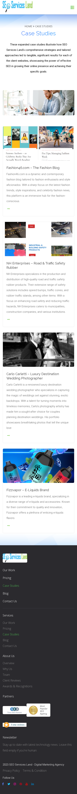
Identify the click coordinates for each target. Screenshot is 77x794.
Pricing (7, 578)
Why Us (7, 669)
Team (6, 675)
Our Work (9, 570)
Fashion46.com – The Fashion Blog (32, 168)
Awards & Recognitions (17, 686)
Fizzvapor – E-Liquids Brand (27, 490)
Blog (5, 593)
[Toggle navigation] (72, 7)
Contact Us (10, 601)
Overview (8, 663)
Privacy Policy (11, 771)
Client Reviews (12, 680)
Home (28, 26)
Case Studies (11, 586)
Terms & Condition (35, 771)
